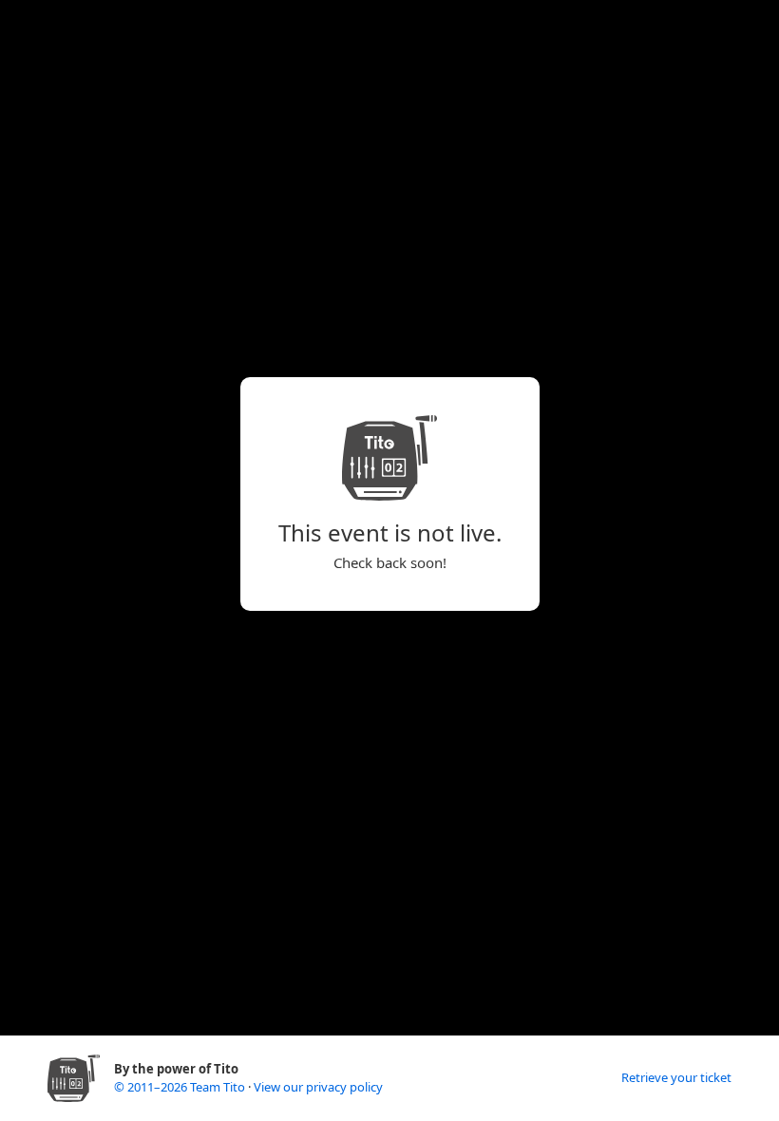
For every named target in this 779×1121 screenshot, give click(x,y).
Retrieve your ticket (676, 1077)
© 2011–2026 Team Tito (181, 1086)
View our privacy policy (318, 1086)
